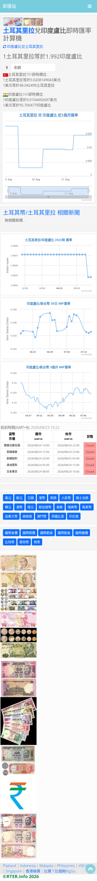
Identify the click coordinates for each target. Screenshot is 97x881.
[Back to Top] (90, 868)
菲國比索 (57, 516)
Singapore (14, 871)
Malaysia (46, 865)
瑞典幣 (72, 507)
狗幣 (37, 542)
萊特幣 (24, 542)
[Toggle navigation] (89, 6)
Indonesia (28, 865)
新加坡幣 (45, 507)
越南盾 (27, 516)
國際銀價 (81, 533)
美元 (8, 498)
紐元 (31, 507)
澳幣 (19, 507)
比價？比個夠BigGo (59, 871)
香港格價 (33, 871)
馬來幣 (87, 507)
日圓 (31, 498)
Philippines (66, 865)
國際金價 (11, 533)
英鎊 (53, 498)
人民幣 (66, 498)
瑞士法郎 (82, 498)
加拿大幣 (11, 516)
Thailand (9, 865)
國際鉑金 (64, 533)
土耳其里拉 (19, 30)
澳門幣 (41, 516)
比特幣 (9, 542)
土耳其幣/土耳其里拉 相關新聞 (41, 212)
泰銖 (59, 507)
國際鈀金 (46, 533)
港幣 (42, 498)
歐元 (19, 498)
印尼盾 (74, 516)
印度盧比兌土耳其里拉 (24, 46)
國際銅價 (29, 533)
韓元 (8, 507)
